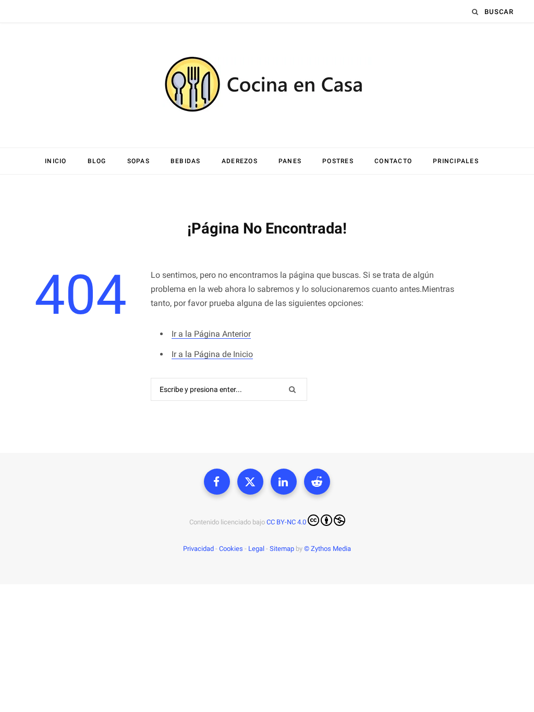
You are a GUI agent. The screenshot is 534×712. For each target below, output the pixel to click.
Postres (338, 161)
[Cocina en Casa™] (267, 85)
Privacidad (198, 549)
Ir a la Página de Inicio (212, 354)
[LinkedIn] (284, 482)
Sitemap (282, 549)
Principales (456, 161)
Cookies (231, 549)
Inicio (56, 161)
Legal (256, 549)
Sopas (138, 161)
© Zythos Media (327, 549)
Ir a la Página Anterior (211, 334)
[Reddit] (317, 482)
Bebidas (186, 161)
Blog (97, 161)
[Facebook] (217, 482)
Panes (289, 161)
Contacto (393, 161)
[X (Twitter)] (250, 482)
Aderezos (240, 161)
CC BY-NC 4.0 (286, 522)
